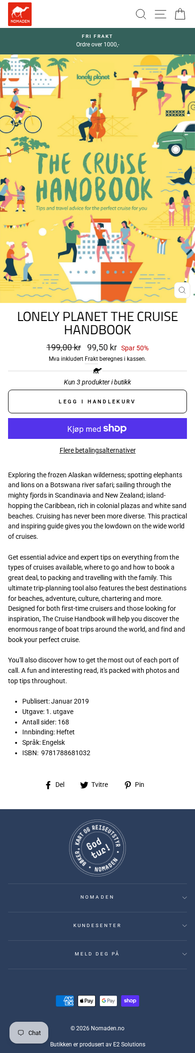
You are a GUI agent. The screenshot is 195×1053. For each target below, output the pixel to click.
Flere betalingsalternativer (98, 450)
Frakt (91, 359)
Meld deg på (98, 953)
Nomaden (97, 897)
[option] (97, 41)
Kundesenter (97, 925)
